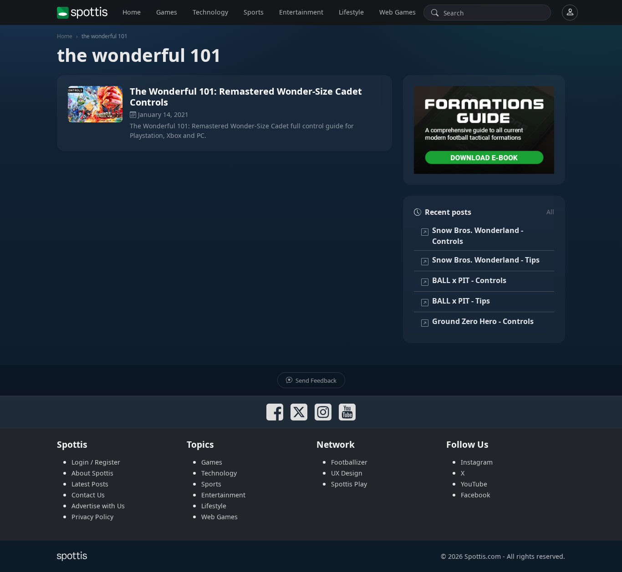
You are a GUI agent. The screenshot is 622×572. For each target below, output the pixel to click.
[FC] (484, 130)
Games (166, 12)
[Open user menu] (570, 12)
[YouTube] (347, 412)
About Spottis (92, 473)
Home (131, 12)
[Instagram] (323, 412)
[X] (299, 412)
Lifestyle (351, 12)
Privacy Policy (92, 516)
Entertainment (301, 12)
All (550, 212)
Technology (210, 12)
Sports (254, 12)
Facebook (475, 495)
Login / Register (95, 462)
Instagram (477, 462)
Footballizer (349, 462)
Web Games (397, 12)
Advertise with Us (98, 505)
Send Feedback (315, 380)
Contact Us (88, 495)
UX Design (346, 473)
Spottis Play (349, 484)
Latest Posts (89, 484)
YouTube (474, 484)
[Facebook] (274, 412)
